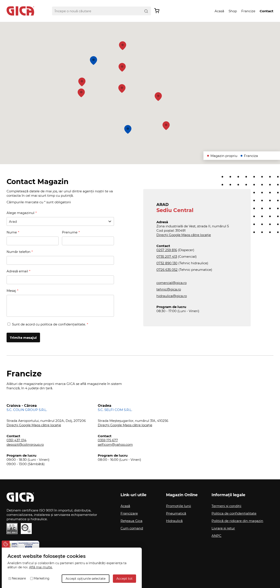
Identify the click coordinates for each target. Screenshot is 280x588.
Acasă (219, 11)
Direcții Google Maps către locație (183, 235)
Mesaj (11, 291)
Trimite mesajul (23, 338)
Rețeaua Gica (131, 521)
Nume (12, 232)
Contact (266, 11)
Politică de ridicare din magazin (237, 521)
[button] (82, 82)
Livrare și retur (223, 528)
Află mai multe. (40, 567)
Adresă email (17, 271)
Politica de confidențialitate (234, 513)
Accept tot (124, 579)
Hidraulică (174, 521)
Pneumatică (176, 513)
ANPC (216, 536)
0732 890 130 (166, 263)
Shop (233, 11)
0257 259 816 (166, 250)
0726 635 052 (167, 270)
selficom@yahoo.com (115, 444)
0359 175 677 (108, 440)
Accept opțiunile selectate (85, 579)
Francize (248, 11)
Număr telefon (18, 252)
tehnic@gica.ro (168, 289)
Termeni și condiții (226, 506)
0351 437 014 (16, 440)
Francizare (129, 513)
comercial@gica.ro (171, 283)
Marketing (41, 578)
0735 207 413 (166, 256)
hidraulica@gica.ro (171, 296)
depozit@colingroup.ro (25, 444)
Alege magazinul (20, 213)
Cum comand (132, 528)
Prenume (69, 232)
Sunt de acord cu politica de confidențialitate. (49, 324)
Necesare (19, 578)
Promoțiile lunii (178, 506)
